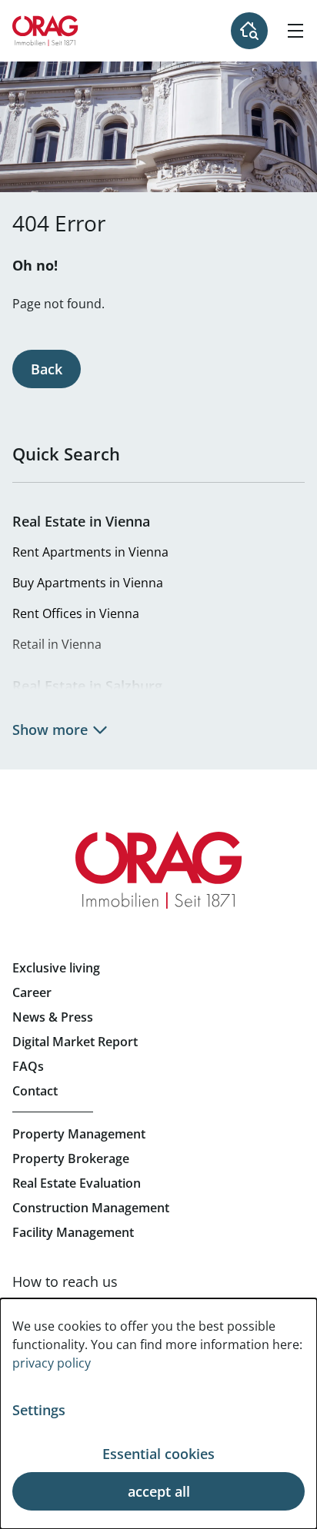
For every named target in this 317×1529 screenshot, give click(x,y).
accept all (159, 1491)
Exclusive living (56, 967)
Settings (38, 1410)
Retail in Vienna (57, 644)
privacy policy (51, 1362)
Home (45, 30)
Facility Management (73, 1232)
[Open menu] (295, 31)
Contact (35, 1090)
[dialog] (158, 1413)
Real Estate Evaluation (76, 1183)
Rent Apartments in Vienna (90, 551)
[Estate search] (249, 30)
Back (46, 369)
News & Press (52, 1017)
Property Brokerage (70, 1158)
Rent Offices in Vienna (75, 613)
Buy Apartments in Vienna (87, 582)
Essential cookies (158, 1453)
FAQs (28, 1066)
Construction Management (90, 1207)
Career (32, 992)
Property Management (78, 1133)
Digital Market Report (75, 1041)
